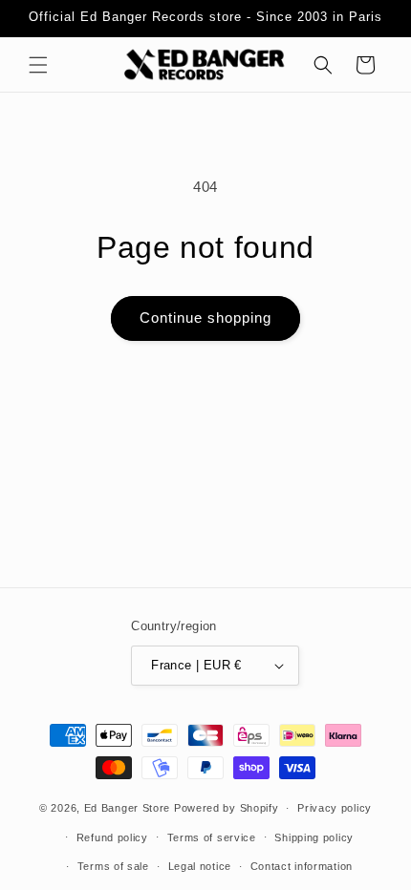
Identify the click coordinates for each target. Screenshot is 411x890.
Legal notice (199, 866)
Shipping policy (314, 837)
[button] (38, 65)
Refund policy (112, 837)
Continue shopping (205, 317)
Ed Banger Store (127, 808)
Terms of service (211, 837)
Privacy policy (334, 808)
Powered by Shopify (226, 808)
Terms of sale (113, 866)
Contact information (301, 866)
